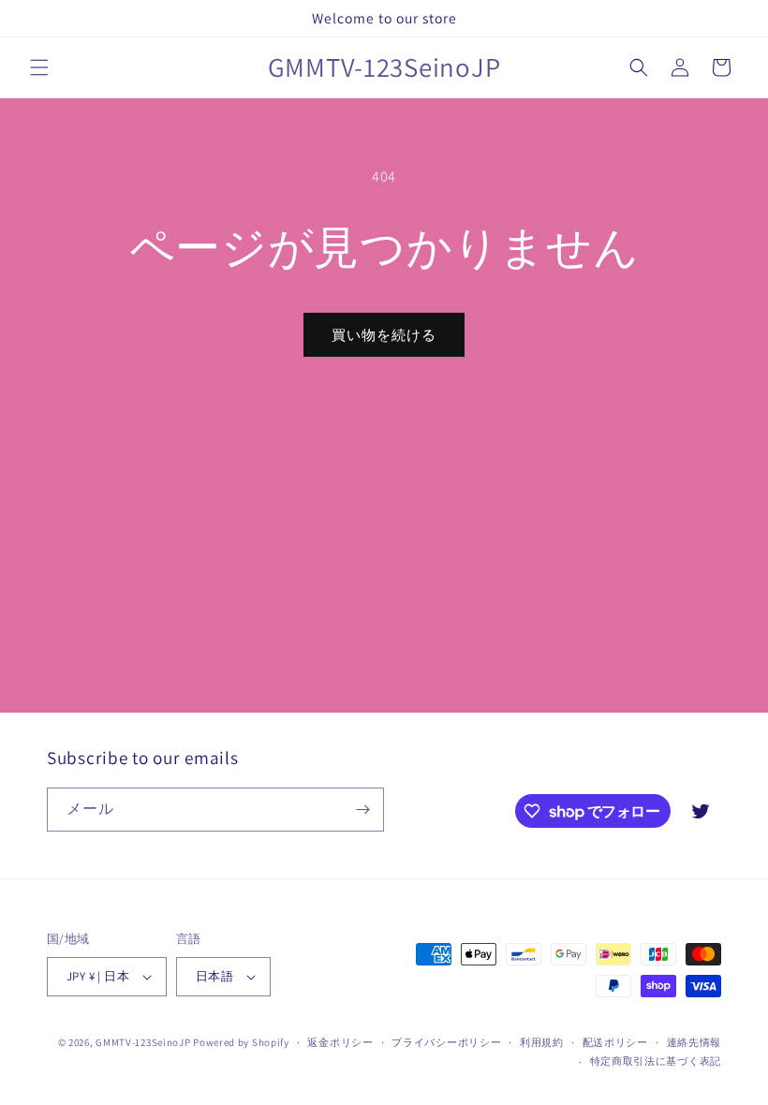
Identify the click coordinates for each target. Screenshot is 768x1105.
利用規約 (542, 1042)
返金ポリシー (340, 1042)
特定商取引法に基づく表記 (655, 1061)
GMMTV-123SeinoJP (143, 1042)
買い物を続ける (384, 335)
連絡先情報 (694, 1042)
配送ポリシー (615, 1042)
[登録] (362, 810)
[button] (39, 67)
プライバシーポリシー (446, 1042)
